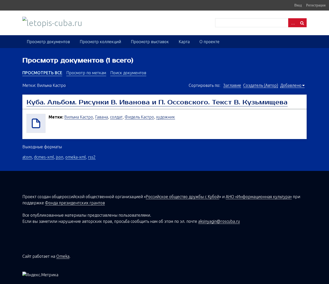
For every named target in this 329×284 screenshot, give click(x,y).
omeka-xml (75, 157)
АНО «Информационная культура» (259, 196)
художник (165, 117)
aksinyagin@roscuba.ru (219, 221)
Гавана (101, 117)
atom (27, 157)
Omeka (62, 256)
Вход (298, 5)
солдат (116, 117)
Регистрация (315, 5)
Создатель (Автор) (260, 85)
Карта (184, 41)
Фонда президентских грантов (75, 202)
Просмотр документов (48, 41)
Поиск (302, 22)
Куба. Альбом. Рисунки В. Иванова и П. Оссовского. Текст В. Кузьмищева (157, 102)
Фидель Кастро (139, 117)
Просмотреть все (42, 72)
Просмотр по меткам (86, 72)
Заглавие (232, 85)
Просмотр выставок (150, 41)
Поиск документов (128, 72)
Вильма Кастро (78, 117)
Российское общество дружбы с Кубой (182, 196)
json (59, 157)
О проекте (209, 41)
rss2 (92, 157)
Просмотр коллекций (100, 41)
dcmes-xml (44, 157)
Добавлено (290, 85)
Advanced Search (292, 22)
